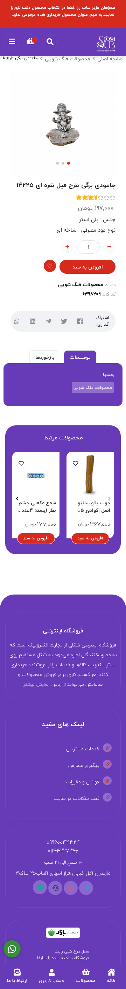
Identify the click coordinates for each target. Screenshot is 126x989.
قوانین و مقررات (82, 781)
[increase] (67, 246)
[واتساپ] (16, 321)
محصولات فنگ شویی (67, 58)
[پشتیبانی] (55, 888)
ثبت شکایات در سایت (76, 798)
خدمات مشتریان (82, 748)
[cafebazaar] (63, 932)
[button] (109, 498)
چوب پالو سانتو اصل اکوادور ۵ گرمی (94, 506)
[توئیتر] (64, 321)
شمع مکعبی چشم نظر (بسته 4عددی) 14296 (36, 506)
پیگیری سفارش (83, 765)
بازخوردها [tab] (44, 357)
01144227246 (63, 851)
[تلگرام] (48, 321)
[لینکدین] (32, 321)
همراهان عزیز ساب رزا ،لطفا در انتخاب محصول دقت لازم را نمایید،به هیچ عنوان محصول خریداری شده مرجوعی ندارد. (63, 11)
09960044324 (63, 842)
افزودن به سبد (87, 267)
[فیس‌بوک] (80, 321)
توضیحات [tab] (80, 357)
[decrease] (109, 246)
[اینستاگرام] (71, 888)
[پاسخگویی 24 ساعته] (12, 949)
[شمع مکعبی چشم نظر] (36, 475)
